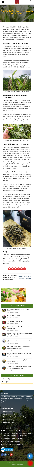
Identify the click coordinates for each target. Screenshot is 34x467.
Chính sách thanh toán (9, 411)
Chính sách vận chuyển (9, 414)
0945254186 (18, 438)
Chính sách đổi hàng (8, 420)
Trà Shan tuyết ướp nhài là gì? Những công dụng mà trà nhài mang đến (18, 347)
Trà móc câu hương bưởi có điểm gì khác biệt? (18, 310)
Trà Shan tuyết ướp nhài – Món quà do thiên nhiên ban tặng (19, 327)
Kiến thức (17, 8)
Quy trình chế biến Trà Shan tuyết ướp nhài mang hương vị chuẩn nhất (18, 360)
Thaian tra (23, 18)
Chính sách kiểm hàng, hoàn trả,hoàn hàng (14, 417)
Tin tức (4, 382)
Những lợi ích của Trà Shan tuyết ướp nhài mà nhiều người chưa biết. (19, 334)
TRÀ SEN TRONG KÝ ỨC (13, 316)
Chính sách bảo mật (8, 422)
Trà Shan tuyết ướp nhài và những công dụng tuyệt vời (19, 354)
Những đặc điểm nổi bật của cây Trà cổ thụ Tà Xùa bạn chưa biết (10, 277)
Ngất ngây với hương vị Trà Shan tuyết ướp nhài (18, 340)
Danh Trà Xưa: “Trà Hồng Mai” (15, 321)
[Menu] (3, 2)
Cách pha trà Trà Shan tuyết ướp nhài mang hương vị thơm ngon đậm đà (19, 367)
